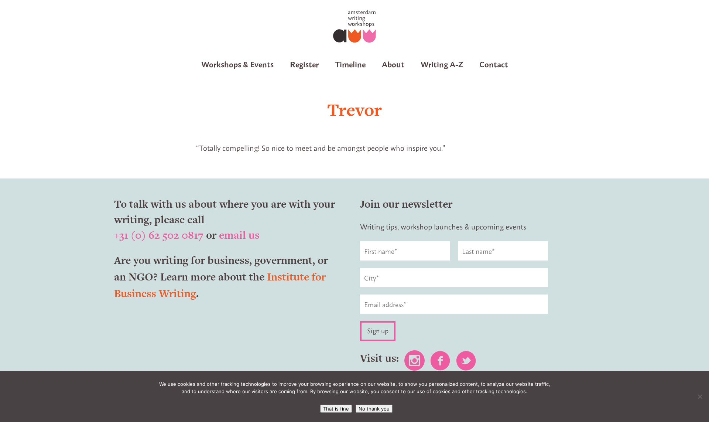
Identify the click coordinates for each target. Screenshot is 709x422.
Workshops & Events (237, 63)
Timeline (350, 63)
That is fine (336, 409)
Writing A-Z (442, 63)
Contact (493, 63)
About (393, 63)
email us (239, 235)
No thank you (374, 409)
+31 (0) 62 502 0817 (158, 235)
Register (304, 63)
